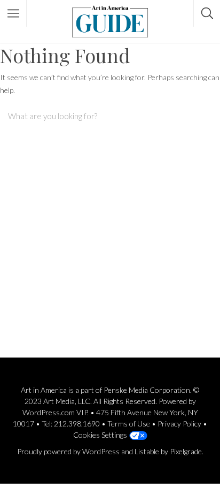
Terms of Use (128, 423)
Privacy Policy (179, 423)
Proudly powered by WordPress (68, 451)
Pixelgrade (186, 451)
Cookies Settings (100, 434)
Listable (147, 451)
